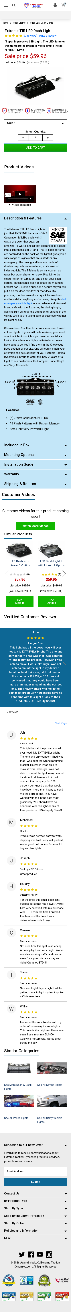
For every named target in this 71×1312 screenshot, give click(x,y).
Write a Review (47, 35)
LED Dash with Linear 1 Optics (20, 563)
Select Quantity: (35, 131)
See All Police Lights (16, 1118)
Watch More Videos (35, 526)
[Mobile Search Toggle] (14, 6)
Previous (7, 573)
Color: (11, 123)
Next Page (61, 723)
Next (64, 573)
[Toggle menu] (6, 5)
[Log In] (55, 4)
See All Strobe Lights (49, 1084)
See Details (20, 601)
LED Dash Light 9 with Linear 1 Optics (51, 563)
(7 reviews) (30, 35)
